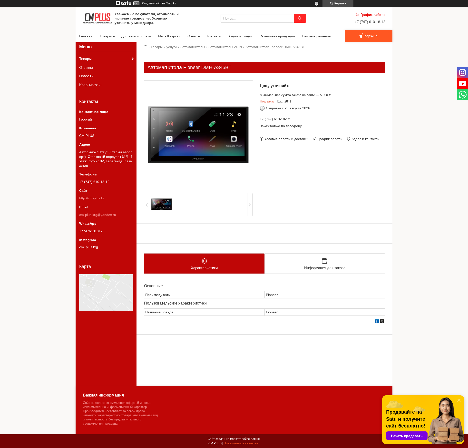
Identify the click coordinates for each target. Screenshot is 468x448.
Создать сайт (151, 3)
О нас (192, 36)
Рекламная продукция (277, 36)
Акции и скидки (240, 36)
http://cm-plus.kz (92, 198)
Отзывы (86, 67)
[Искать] (300, 18)
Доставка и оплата (136, 36)
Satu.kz (255, 439)
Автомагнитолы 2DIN (225, 47)
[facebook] (377, 322)
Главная (85, 36)
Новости (86, 76)
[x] (382, 322)
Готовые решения (316, 36)
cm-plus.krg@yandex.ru (97, 215)
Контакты (213, 36)
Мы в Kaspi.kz (169, 36)
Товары (106, 36)
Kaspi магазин (90, 85)
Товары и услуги (164, 47)
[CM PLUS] (97, 18)
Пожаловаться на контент (242, 443)
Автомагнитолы (192, 47)
